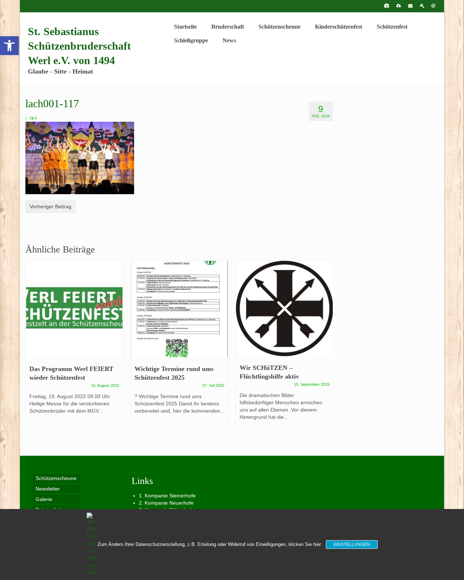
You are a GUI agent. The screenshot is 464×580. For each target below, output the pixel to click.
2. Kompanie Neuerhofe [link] (166, 503)
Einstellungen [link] (352, 544)
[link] (9, 45)
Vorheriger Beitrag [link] (50, 206)
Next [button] (326, 349)
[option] (74, 345)
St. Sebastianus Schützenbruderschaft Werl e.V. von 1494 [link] (79, 45)
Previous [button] (31, 349)
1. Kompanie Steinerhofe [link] (167, 495)
